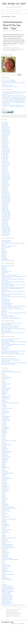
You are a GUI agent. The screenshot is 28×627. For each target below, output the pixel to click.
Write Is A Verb (4, 347)
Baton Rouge (6, 389)
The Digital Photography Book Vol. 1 (9, 358)
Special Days (6, 548)
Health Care (6, 459)
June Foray (5, 471)
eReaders (5, 431)
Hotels (4, 465)
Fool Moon (3, 268)
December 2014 (6, 176)
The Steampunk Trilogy (6, 271)
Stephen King (6, 552)
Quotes (4, 535)
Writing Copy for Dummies (7, 340)
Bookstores (5, 401)
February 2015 (6, 173)
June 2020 (5, 154)
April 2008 (5, 224)
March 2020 (6, 157)
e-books (5, 421)
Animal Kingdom (7, 377)
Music (4, 502)
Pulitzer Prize (6, 532)
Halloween (5, 455)
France (4, 442)
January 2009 (6, 212)
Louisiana (5, 485)
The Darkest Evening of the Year (8, 245)
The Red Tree (4, 311)
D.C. (4, 415)
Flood (4, 439)
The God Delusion (5, 295)
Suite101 (5, 554)
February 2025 (6, 142)
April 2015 (5, 170)
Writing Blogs (6, 578)
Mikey (4, 497)
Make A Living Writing (8, 591)
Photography (6, 524)
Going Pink (5, 448)
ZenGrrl (4, 584)
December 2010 (6, 195)
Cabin (4, 404)
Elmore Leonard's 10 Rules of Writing (9, 327)
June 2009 (5, 205)
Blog (4, 394)
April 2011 (5, 189)
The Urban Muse (7, 592)
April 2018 (5, 159)
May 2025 (5, 138)
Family (4, 434)
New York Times (7, 511)
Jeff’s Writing (10, 11)
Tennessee (5, 556)
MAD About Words (7, 590)
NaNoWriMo (6, 504)
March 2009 (6, 209)
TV (3, 562)
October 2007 (6, 232)
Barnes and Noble (7, 388)
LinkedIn (5, 483)
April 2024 (5, 146)
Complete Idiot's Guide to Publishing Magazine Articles (13, 276)
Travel (4, 560)
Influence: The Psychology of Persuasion (10, 307)
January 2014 (6, 185)
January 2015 (6, 174)
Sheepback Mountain (8, 544)
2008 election (6, 370)
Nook (4, 515)
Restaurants (5, 539)
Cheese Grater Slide (7, 408)
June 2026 (5, 123)
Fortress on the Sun (5, 247)
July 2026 (5, 122)
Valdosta (5, 567)
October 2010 (6, 197)
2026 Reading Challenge (20, 99)
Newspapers (5, 513)
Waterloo (5, 570)
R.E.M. (4, 536)
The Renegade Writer (8, 599)
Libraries (5, 482)
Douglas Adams (6, 420)
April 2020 (5, 155)
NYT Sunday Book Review (9, 519)
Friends (4, 446)
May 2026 (5, 124)
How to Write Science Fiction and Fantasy (10, 339)
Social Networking (7, 546)
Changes (3, 248)
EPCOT (4, 429)
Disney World (6, 419)
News (4, 512)
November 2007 (6, 231)
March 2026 (6, 126)
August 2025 (6, 135)
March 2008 (6, 226)
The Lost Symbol (5, 299)
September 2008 (7, 218)
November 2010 (6, 196)
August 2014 (6, 180)
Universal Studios (7, 566)
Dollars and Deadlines (8, 602)
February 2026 (6, 127)
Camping (5, 405)
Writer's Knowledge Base (9, 574)
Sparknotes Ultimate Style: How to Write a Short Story (13, 294)
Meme (4, 494)
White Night (4, 252)
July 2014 (5, 181)
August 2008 (6, 219)
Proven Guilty (4, 253)
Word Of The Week (7, 571)
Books (4, 400)
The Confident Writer (6, 300)
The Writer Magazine (8, 587)
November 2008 (6, 215)
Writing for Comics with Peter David (9, 275)
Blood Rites (4, 256)
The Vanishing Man (5, 241)
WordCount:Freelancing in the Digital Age (13, 605)
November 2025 (6, 131)
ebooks (4, 424)
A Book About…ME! (20, 106)
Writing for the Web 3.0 (6, 345)
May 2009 (5, 207)
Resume (18, 11)
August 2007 (6, 235)
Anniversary (6, 378)
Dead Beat (3, 255)
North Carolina (6, 516)
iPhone (4, 470)
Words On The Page (7, 595)
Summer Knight (4, 259)
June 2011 (5, 188)
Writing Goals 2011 (7, 579)
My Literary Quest (7, 598)
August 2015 (6, 165)
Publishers (5, 531)
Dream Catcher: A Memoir (7, 315)
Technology (6, 555)
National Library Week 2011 (10, 508)
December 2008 (6, 213)
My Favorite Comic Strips (9, 80)
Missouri (5, 500)
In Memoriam (6, 467)
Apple (4, 380)
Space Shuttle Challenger (9, 547)
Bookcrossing (6, 398)
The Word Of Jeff (14, 3)
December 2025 (6, 130)
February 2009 (6, 211)
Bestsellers (5, 390)
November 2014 (6, 177)
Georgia (5, 447)
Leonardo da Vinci (7, 478)
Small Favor (4, 251)
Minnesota (5, 498)
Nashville (5, 505)
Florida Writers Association (9, 440)
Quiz (4, 533)
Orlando (5, 521)
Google (4, 450)
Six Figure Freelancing (6, 324)
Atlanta (4, 382)
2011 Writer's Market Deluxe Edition (12, 371)
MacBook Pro (6, 486)
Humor (4, 466)
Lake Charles (6, 477)
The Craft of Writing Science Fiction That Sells (11, 323)
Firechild (3, 273)
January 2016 (6, 162)
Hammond (5, 458)
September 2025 (7, 134)
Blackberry (5, 393)
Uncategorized (6, 565)
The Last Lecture (5, 348)
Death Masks (4, 258)
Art (3, 381)
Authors (5, 385)
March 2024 (6, 147)
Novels (4, 517)
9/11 (4, 373)
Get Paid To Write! (5, 361)
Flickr (4, 438)
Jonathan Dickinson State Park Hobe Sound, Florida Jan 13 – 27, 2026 (13, 101)
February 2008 (6, 227)
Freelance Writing (7, 444)
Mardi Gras (5, 490)
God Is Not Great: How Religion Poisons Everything (13, 287)
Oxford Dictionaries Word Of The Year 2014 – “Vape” (12, 25)
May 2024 (5, 145)
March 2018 (6, 161)
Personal (5, 523)
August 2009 (6, 203)
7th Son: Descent (5, 302)
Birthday (5, 392)
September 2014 (7, 178)
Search (4, 543)
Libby (4, 481)
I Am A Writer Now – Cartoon (10, 86)
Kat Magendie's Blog (8, 596)
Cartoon (5, 407)
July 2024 (5, 143)
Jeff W (6, 30)
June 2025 (5, 137)
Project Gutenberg (7, 529)
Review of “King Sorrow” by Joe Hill (17, 97)
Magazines (5, 488)
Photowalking (6, 525)
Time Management (7, 558)
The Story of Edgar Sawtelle (7, 260)
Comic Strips (6, 412)
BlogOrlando (6, 397)
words (8, 47)
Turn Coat (3, 249)
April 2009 (5, 208)
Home (3, 11)
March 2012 (6, 187)
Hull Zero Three (5, 272)
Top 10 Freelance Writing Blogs (10, 559)
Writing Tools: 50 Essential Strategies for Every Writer (13, 344)
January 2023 (6, 150)
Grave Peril (3, 267)
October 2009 (6, 200)
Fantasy (4, 435)
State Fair (5, 551)
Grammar (5, 454)
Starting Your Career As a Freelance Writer (10, 360)
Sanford (4, 540)
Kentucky (5, 474)
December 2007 (6, 230)
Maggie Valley (6, 489)
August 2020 (6, 153)
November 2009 (6, 199)
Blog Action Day (7, 396)
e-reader (5, 423)
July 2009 (5, 204)
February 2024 (6, 149)
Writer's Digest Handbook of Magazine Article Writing (13, 306)
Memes (4, 496)
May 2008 (5, 223)
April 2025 (5, 139)
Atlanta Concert (7, 384)
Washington (6, 569)
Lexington (5, 479)
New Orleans (6, 509)
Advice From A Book (8, 85)
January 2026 (6, 128)
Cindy (4, 409)
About (4, 374)
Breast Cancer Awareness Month (11, 403)
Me (3, 493)
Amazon (5, 375)
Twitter (4, 563)
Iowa (4, 469)
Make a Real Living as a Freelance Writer (10, 325)
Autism (4, 386)
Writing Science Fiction (6, 331)
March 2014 (6, 182)
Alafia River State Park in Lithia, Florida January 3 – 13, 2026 (13, 105)
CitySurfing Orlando (8, 586)
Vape (4, 50)
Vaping (8, 50)
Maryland (5, 492)
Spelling (5, 550)
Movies (4, 501)
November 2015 (6, 164)
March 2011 (6, 191)
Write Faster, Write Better (7, 303)
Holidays (5, 462)
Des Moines (5, 417)
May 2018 (5, 158)
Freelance (5, 443)
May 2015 (5, 169)
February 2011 (6, 192)
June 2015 (5, 168)
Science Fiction (6, 542)
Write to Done (6, 603)
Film (4, 436)
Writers (4, 575)
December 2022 (6, 151)
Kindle (4, 475)
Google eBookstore (7, 451)
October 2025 (6, 133)
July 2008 (5, 220)
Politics (4, 528)
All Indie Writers (7, 594)
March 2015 (6, 172)
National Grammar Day (8, 506)
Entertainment (6, 427)
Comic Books (6, 411)
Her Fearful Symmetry (6, 304)
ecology (5, 425)
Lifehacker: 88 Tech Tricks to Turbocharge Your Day (13, 353)
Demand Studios (7, 416)
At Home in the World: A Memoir (8, 316)
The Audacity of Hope (6, 277)
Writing (4, 577)
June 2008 (5, 222)
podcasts (5, 527)
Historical (5, 461)
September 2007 (7, 234)
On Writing (3, 349)
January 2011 (6, 193)
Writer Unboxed (6, 601)
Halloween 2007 (7, 457)
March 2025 (6, 141)
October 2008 (6, 216)
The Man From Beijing (6, 240)
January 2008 (6, 228)
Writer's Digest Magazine (9, 588)
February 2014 (6, 184)
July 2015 (5, 166)
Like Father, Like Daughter (9, 81)
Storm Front (4, 269)
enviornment (6, 428)
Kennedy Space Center (8, 473)
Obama (4, 520)
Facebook (5, 432)
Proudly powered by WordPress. (19, 623)
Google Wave (6, 452)
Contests (5, 413)
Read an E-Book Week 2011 (9, 537)
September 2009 (7, 201)
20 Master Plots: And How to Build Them (10, 318)
